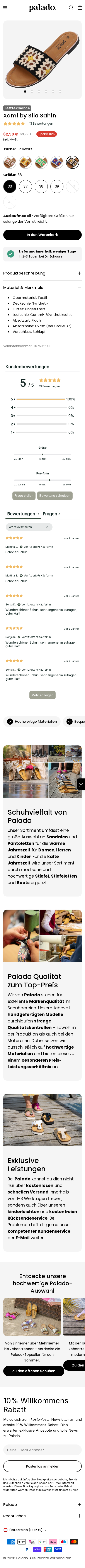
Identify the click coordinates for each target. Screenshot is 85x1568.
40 (74, 188)
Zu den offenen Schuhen (33, 1370)
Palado (22, 1558)
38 (41, 186)
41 (12, 204)
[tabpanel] (42, 613)
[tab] (51, 514)
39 (57, 186)
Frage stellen (24, 495)
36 (10, 186)
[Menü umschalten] (5, 7)
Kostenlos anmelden (42, 1466)
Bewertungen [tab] (23, 513)
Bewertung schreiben (54, 495)
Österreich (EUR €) (25, 1529)
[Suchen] (71, 7)
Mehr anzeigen (42, 695)
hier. (75, 1490)
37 (26, 186)
